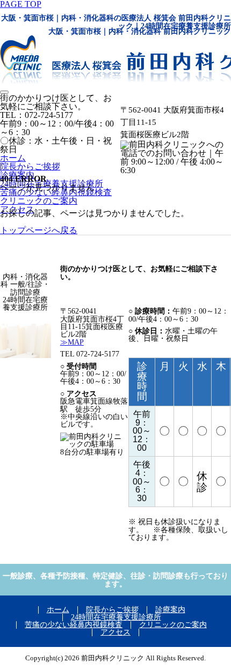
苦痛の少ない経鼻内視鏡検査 (73, 625)
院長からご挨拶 (30, 166)
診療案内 (170, 610)
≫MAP (72, 342)
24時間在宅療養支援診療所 (116, 617)
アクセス (115, 632)
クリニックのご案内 (173, 625)
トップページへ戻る (38, 230)
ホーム (13, 157)
